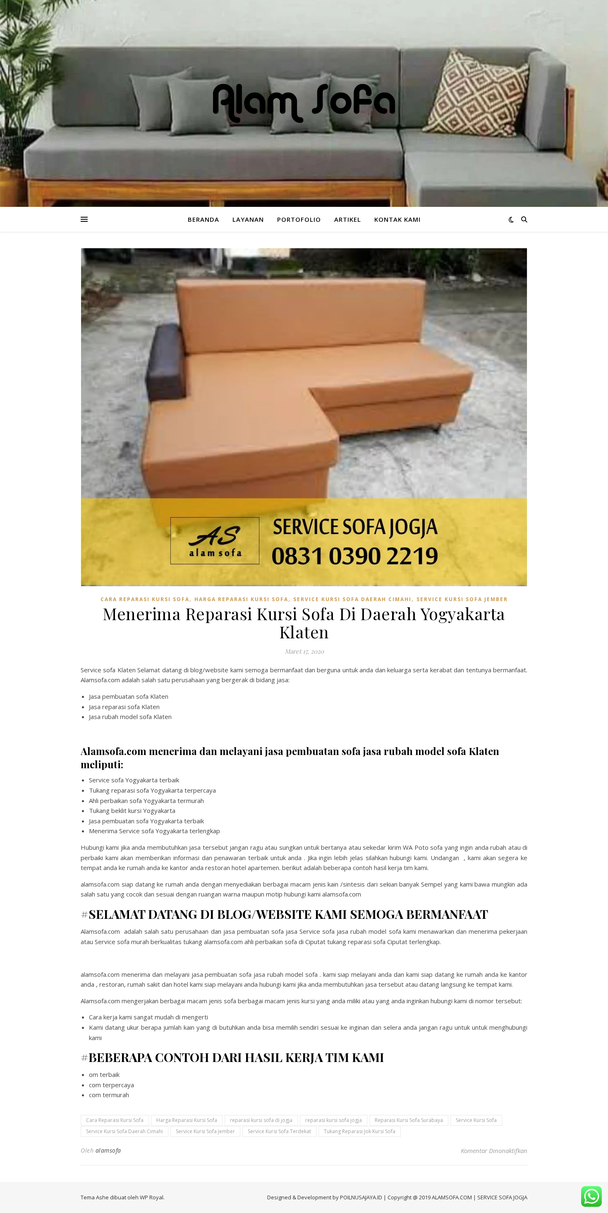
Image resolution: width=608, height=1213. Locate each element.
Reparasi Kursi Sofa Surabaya (409, 1120)
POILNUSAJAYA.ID (361, 1197)
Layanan (248, 219)
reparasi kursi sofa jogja (333, 1120)
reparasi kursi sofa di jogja (261, 1120)
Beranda (203, 219)
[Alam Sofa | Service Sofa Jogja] (304, 103)
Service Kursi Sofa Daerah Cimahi (352, 599)
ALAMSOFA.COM (452, 1197)
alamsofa (108, 1150)
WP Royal (151, 1197)
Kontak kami (397, 219)
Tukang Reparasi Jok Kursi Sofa (359, 1131)
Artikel (347, 219)
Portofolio (299, 219)
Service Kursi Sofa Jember (462, 599)
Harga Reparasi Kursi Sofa (241, 599)
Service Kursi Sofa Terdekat (279, 1131)
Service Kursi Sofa (476, 1120)
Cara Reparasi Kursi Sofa (145, 599)
